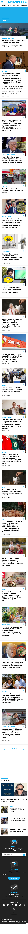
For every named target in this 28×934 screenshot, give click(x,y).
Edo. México (16, 5)
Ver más (14, 748)
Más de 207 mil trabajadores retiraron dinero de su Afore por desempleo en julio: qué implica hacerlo (12, 492)
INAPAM (4, 556)
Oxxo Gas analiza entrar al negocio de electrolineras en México (12, 190)
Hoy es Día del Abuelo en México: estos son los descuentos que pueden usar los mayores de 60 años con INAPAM (12, 562)
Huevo (4, 519)
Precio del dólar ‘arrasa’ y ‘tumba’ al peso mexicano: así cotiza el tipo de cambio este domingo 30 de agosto (12, 159)
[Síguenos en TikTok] (20, 905)
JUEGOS (4, 5)
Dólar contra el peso (8, 154)
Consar (4, 385)
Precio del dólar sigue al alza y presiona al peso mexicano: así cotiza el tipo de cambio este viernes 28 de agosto (12, 664)
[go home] (14, 919)
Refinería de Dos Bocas (8, 38)
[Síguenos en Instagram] (12, 905)
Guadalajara (24, 5)
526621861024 (14, 871)
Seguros (4, 691)
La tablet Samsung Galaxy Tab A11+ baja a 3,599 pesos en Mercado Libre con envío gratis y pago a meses (12, 290)
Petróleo (5, 71)
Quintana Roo (6, 117)
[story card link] (14, 31)
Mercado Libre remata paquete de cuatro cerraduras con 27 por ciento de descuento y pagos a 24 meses (12, 257)
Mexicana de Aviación (8, 726)
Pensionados (6, 624)
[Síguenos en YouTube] (16, 905)
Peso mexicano (6, 216)
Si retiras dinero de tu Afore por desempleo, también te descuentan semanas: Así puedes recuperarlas (12, 390)
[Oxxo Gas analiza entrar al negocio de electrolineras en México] (14, 178)
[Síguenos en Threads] (24, 905)
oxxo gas (4, 186)
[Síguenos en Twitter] (8, 905)
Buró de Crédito (7, 417)
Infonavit (5, 589)
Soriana (4, 352)
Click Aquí (14, 878)
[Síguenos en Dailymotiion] (14, 909)
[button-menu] (2, 2)
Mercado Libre (6, 251)
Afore (3, 316)
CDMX (9, 5)
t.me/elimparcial (14, 894)
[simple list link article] (14, 790)
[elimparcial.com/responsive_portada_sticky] (27, 923)
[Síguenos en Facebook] (4, 905)
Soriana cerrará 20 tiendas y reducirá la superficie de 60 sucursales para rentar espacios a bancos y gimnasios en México (12, 358)
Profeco (4, 452)
